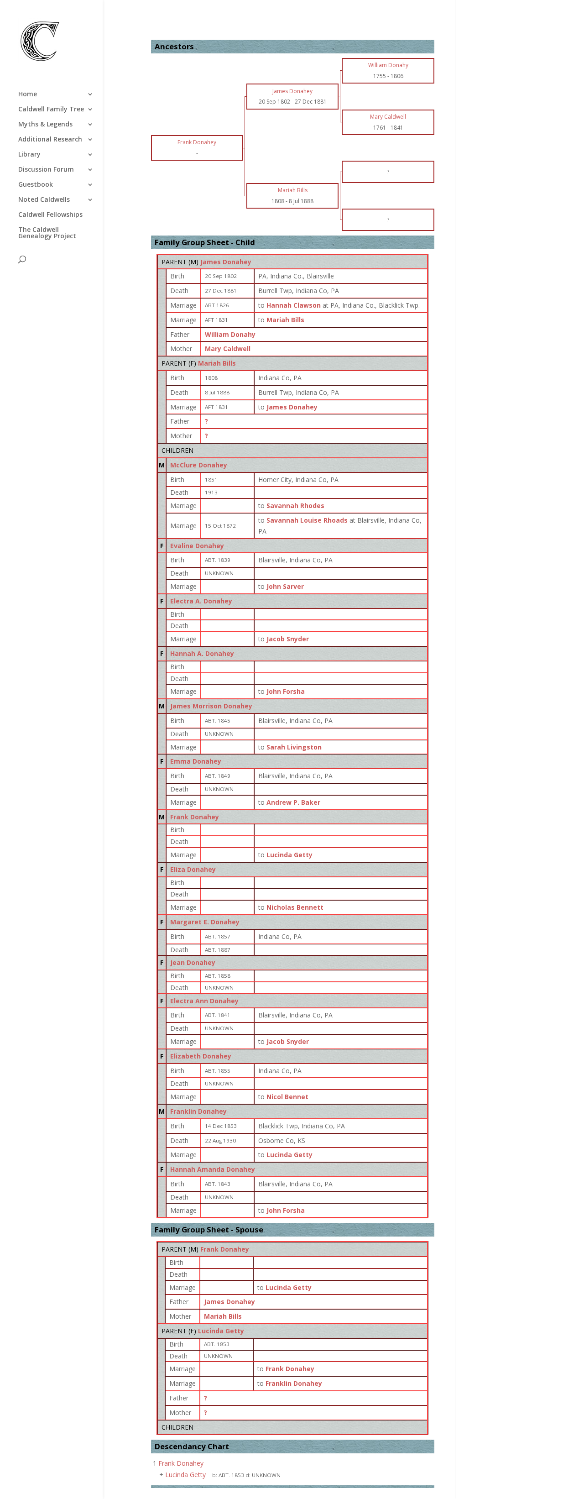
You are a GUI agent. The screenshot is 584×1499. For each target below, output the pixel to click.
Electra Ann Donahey (204, 1000)
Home (27, 94)
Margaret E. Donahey (205, 921)
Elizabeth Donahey (200, 1056)
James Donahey (225, 261)
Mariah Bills (217, 363)
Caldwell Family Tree (51, 109)
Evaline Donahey (197, 545)
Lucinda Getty (221, 1330)
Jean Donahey (192, 962)
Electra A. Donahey (201, 601)
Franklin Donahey (198, 1111)
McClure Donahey (198, 465)
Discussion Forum (46, 169)
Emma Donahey (195, 761)
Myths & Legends (45, 124)
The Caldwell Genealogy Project (47, 233)
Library (29, 154)
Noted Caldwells (44, 200)
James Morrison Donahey (211, 706)
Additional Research (50, 139)
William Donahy (230, 334)
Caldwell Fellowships (50, 215)
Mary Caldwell (227, 348)
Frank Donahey (194, 816)
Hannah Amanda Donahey (212, 1169)
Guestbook (35, 185)
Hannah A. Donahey (202, 653)
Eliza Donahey (193, 869)
